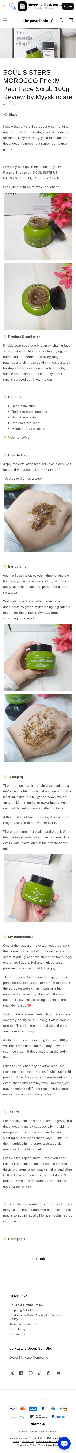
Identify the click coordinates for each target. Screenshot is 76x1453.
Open (68, 6)
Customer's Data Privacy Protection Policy (35, 1317)
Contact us (17, 1334)
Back (40, 1258)
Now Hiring (17, 1329)
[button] (5, 20)
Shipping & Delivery (24, 1310)
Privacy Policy (37, 1437)
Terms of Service (18, 1437)
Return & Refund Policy (26, 1305)
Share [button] (13, 114)
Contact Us (28, 1441)
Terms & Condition (23, 1324)
